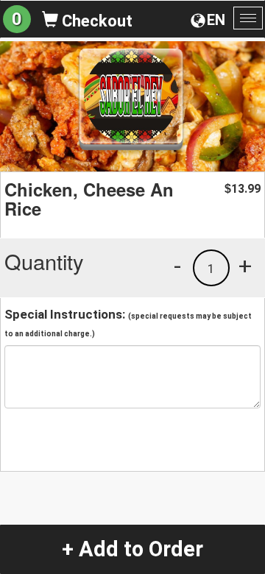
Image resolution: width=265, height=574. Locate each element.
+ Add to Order (132, 548)
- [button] (177, 266)
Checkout (95, 21)
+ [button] (245, 266)
